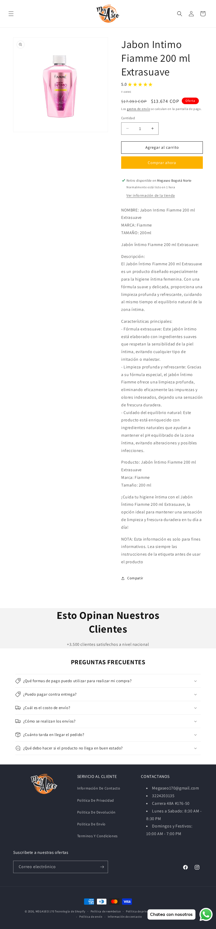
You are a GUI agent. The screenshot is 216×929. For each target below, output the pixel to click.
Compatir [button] (135, 578)
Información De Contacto (98, 788)
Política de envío (90, 916)
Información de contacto (125, 916)
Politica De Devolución (96, 812)
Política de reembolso (106, 911)
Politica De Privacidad (95, 800)
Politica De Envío (91, 824)
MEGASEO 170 (45, 911)
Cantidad (128, 118)
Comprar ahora (162, 162)
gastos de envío (138, 109)
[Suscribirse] (102, 867)
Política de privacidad (141, 911)
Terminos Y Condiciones (97, 836)
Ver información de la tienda (150, 195)
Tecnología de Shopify (70, 911)
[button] (11, 14)
